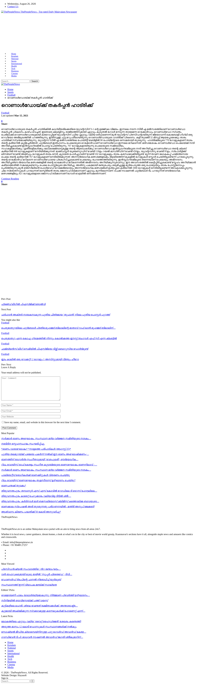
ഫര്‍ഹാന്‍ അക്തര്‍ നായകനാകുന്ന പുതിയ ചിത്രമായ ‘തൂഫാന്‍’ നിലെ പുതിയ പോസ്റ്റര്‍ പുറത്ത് (55, 314)
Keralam (14, 56)
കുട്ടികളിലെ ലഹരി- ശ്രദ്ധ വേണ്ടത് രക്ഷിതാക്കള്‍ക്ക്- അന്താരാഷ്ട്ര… (39, 605)
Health (14, 66)
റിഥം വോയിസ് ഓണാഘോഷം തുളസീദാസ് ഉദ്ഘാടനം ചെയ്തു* (38, 480)
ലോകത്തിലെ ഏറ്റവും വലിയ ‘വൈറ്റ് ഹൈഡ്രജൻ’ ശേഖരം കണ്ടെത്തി (41, 621)
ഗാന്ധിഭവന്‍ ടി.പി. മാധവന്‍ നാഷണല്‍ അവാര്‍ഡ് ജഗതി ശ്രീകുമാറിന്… (42, 637)
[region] (98, 33)
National (14, 58)
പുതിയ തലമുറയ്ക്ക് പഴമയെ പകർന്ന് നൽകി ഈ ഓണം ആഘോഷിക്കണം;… (45, 454)
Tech (13, 68)
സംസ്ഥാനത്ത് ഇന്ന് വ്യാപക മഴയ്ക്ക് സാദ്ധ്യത (29, 584)
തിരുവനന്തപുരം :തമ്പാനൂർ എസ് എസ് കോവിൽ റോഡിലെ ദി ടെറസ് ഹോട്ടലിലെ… (49, 491)
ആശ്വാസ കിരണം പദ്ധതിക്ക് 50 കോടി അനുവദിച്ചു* (31, 511)
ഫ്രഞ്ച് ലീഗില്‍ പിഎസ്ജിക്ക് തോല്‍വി (23, 304)
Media (14, 76)
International (16, 63)
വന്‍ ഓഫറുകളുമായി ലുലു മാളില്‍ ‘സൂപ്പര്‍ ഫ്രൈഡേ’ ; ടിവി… (36, 574)
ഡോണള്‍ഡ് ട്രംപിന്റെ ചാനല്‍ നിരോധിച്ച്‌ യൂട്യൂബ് (31, 579)
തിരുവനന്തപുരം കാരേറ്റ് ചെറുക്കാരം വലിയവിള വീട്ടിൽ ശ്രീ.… (36, 496)
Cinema (14, 73)
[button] (6, 32)
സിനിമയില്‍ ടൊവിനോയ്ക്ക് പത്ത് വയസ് (24, 600)
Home (13, 54)
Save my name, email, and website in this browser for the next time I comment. (42, 422)
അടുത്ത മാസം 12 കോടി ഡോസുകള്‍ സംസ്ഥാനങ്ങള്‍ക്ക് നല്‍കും (38, 626)
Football (5, 112)
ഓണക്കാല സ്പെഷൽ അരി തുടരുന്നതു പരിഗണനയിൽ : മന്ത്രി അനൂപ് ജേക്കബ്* (48, 506)
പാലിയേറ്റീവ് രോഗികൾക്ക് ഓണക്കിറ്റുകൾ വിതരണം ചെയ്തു (35, 475)
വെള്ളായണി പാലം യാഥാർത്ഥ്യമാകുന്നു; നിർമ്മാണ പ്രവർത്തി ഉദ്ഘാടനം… (45, 595)
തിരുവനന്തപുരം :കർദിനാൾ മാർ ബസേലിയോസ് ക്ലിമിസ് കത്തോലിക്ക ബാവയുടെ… (50, 501)
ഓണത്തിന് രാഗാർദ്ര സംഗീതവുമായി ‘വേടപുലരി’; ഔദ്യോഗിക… (39, 459)
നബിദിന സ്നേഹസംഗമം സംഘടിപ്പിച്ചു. (23, 443)
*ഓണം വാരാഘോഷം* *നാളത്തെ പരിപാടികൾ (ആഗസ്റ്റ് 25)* (36, 449)
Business (15, 71)
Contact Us (12, 6)
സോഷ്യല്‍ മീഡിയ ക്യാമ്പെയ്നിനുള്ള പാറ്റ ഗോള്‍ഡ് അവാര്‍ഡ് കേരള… (43, 632)
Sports (13, 61)
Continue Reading (10, 178)
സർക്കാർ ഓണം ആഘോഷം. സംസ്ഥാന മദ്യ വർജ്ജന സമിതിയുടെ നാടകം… (46, 438)
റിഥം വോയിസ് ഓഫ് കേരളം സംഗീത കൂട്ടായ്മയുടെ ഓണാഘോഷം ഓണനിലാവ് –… (49, 464)
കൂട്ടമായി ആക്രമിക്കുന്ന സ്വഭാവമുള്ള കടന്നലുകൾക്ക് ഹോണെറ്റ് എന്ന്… (43, 611)
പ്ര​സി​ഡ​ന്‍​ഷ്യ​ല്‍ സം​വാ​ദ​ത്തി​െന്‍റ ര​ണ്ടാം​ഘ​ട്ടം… (31, 569)
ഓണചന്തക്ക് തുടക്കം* (13, 485)
